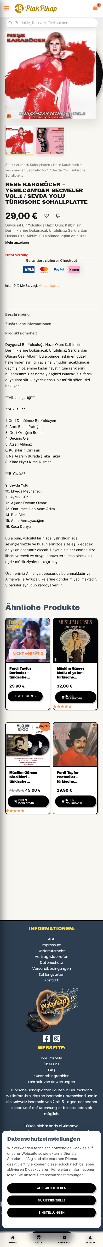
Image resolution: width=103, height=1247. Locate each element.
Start (9, 165)
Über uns (51, 1064)
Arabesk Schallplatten (33, 165)
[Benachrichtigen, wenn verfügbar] (57, 215)
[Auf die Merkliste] (46, 215)
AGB (51, 938)
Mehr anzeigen (17, 242)
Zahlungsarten (51, 974)
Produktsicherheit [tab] (21, 333)
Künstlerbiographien (51, 1075)
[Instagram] (57, 1038)
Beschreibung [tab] (17, 314)
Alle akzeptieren (51, 1188)
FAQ (51, 1069)
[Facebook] (46, 1038)
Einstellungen (52, 1212)
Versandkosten (50, 285)
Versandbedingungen (51, 968)
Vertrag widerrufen (51, 956)
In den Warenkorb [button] (73, 697)
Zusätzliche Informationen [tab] (28, 324)
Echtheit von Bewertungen (51, 1081)
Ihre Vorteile (51, 1058)
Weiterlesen (27, 696)
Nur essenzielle (51, 1200)
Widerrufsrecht (51, 950)
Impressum (52, 944)
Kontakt (52, 980)
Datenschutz (51, 962)
